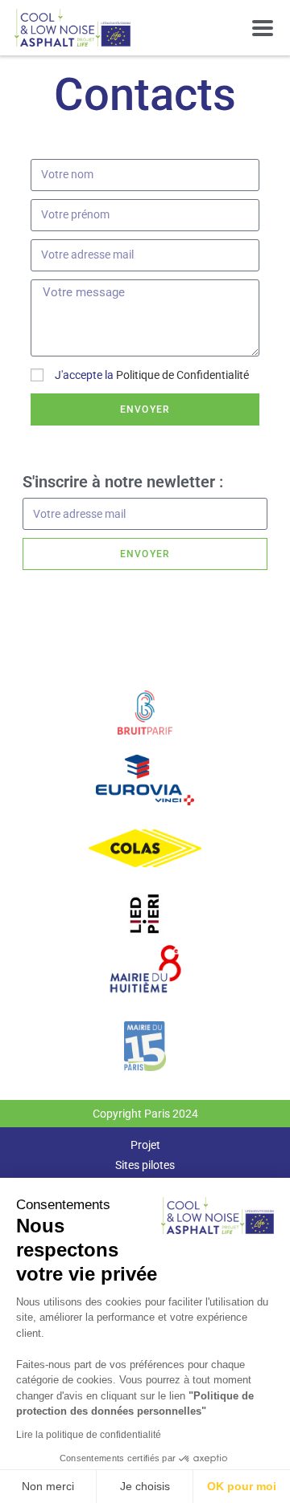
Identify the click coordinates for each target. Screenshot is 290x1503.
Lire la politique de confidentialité (88, 1434)
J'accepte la (152, 375)
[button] (262, 28)
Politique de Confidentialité (182, 375)
